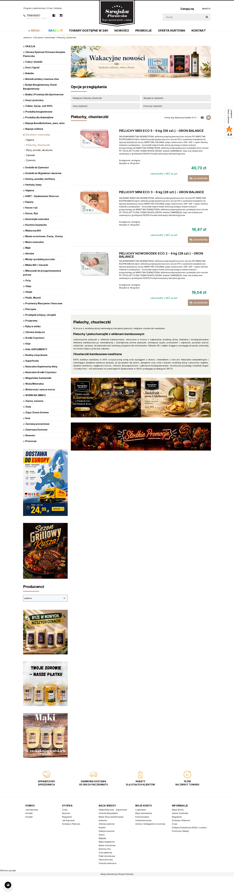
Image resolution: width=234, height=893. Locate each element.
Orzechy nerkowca (107, 863)
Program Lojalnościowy (34, 8)
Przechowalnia (142, 817)
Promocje (30, 441)
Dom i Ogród (32, 67)
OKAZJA (30, 46)
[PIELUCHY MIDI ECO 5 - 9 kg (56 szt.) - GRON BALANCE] (94, 138)
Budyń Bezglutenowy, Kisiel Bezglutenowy (40, 86)
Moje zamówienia (143, 813)
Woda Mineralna (34, 383)
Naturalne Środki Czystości (40, 372)
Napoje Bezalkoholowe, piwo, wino (45, 123)
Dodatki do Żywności (37, 167)
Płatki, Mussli (33, 297)
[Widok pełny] (208, 117)
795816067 (36, 16)
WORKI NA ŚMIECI (35, 395)
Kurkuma (103, 820)
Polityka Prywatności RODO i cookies (189, 827)
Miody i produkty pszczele (40, 259)
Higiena (30, 140)
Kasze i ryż (31, 207)
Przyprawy (31, 320)
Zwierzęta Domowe (36, 429)
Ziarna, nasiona (34, 401)
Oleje (28, 286)
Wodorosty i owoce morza (40, 389)
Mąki (28, 247)
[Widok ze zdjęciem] (202, 117)
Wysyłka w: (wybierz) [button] (153, 98)
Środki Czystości (34, 337)
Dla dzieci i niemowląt (37, 134)
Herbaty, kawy (33, 184)
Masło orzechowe (107, 845)
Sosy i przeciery (34, 100)
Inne (27, 418)
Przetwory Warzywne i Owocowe (43, 303)
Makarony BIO (33, 230)
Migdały (102, 838)
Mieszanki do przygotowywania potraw (42, 272)
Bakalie (29, 73)
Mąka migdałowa (107, 842)
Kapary (29, 201)
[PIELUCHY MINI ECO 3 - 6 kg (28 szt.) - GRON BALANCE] (94, 202)
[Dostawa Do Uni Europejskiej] (45, 482)
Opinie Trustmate (180, 813)
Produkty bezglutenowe (38, 111)
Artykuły (58, 8)
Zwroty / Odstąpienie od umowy (150, 824)
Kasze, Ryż (31, 213)
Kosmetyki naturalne (37, 219)
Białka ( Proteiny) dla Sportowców (44, 94)
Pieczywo (30, 309)
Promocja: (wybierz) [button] (152, 106)
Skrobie (29, 253)
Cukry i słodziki (33, 61)
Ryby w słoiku (33, 326)
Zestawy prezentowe (37, 424)
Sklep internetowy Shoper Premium (117, 874)
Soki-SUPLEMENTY (36, 349)
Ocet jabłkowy (105, 852)
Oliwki (28, 292)
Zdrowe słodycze (35, 332)
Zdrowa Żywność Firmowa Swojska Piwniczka (44, 54)
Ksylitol (102, 827)
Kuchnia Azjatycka (36, 224)
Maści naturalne (34, 242)
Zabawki (30, 155)
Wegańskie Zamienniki (38, 378)
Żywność (31, 160)
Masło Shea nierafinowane (111, 817)
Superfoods (32, 360)
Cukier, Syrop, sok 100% (39, 106)
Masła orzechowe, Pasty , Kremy (44, 236)
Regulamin (67, 817)
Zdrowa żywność (107, 824)
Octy (28, 280)
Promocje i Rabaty (180, 831)
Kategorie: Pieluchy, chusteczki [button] (87, 98)
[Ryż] (45, 632)
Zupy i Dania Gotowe (37, 412)
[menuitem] (35, 30)
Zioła (28, 406)
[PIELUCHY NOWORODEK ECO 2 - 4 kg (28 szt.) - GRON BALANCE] (94, 264)
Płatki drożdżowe (107, 856)
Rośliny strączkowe (36, 355)
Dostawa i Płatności (71, 824)
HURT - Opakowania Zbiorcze (42, 196)
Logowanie (140, 810)
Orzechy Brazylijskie (108, 813)
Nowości (30, 435)
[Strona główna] (117, 13)
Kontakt (29, 813)
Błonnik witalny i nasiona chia (42, 79)
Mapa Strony (178, 810)
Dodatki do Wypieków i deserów (43, 173)
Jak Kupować (31, 810)
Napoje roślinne (34, 129)
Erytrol (102, 835)
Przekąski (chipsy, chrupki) (40, 314)
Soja (27, 343)
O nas (50, 8)
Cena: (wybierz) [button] (80, 106)
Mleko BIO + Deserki (36, 265)
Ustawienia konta (143, 820)
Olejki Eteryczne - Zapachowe (113, 810)
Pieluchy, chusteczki (38, 145)
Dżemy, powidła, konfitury (40, 179)
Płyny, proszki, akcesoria (39, 150)
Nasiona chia (105, 849)
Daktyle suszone (106, 831)
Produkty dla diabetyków (39, 117)
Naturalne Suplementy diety (41, 366)
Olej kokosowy (106, 859)
